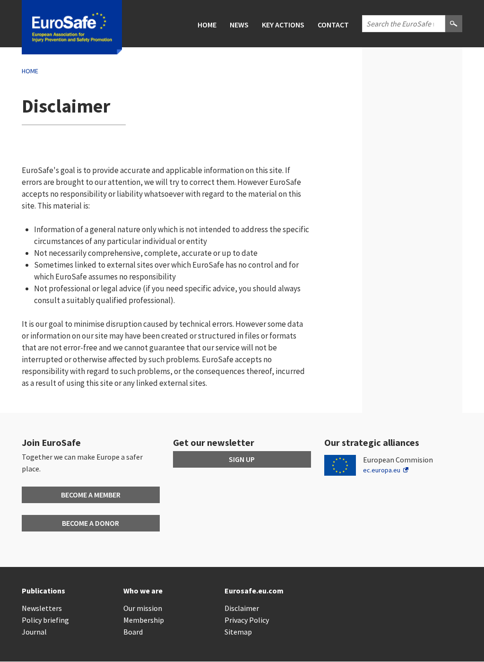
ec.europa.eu (381, 470)
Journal (34, 631)
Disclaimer (242, 608)
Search (453, 31)
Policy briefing (45, 620)
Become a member (91, 494)
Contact (333, 24)
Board (133, 631)
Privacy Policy (247, 620)
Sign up (242, 459)
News (239, 24)
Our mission (142, 608)
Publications (43, 590)
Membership (143, 620)
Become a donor (90, 523)
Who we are (143, 590)
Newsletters (42, 608)
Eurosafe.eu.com (254, 590)
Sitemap (238, 631)
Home (207, 24)
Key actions (283, 24)
